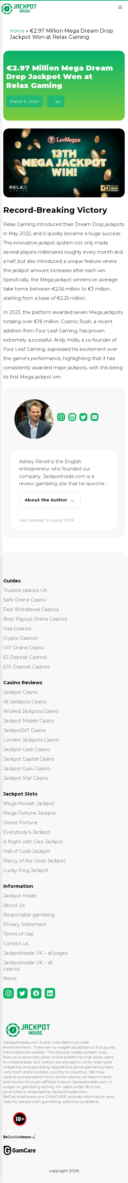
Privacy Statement (25, 924)
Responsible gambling (28, 915)
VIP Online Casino (23, 648)
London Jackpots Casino (31, 740)
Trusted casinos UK (25, 590)
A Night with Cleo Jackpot (33, 842)
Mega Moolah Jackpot (28, 803)
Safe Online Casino (24, 600)
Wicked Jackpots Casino (31, 711)
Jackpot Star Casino (25, 778)
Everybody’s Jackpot (27, 832)
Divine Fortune (20, 823)
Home (17, 31)
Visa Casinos (17, 629)
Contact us (15, 943)
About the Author (50, 499)
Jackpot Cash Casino (26, 749)
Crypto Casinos (20, 638)
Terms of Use (18, 934)
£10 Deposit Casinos (26, 667)
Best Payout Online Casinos (35, 619)
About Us (14, 905)
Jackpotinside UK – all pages (35, 953)
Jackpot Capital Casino (28, 759)
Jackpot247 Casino (24, 730)
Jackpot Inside (19, 896)
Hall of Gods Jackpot (26, 851)
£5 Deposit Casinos (25, 657)
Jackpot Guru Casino (26, 769)
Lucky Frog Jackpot (26, 870)
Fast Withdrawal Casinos (31, 609)
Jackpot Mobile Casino (28, 721)
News (9, 978)
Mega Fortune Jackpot (29, 813)
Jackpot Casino (20, 692)
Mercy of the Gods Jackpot (34, 861)
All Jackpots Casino (25, 702)
